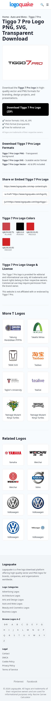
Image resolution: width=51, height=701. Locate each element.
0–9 (5, 624)
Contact (5, 653)
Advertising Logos (10, 591)
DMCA (5, 657)
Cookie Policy (8, 661)
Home (5, 16)
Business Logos (9, 611)
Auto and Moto (19, 16)
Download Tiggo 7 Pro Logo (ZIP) (24, 109)
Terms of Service (10, 669)
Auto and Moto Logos (12, 603)
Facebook (32, 681)
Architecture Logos (11, 595)
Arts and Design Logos (13, 599)
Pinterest (19, 681)
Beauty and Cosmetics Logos (15, 607)
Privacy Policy (8, 665)
